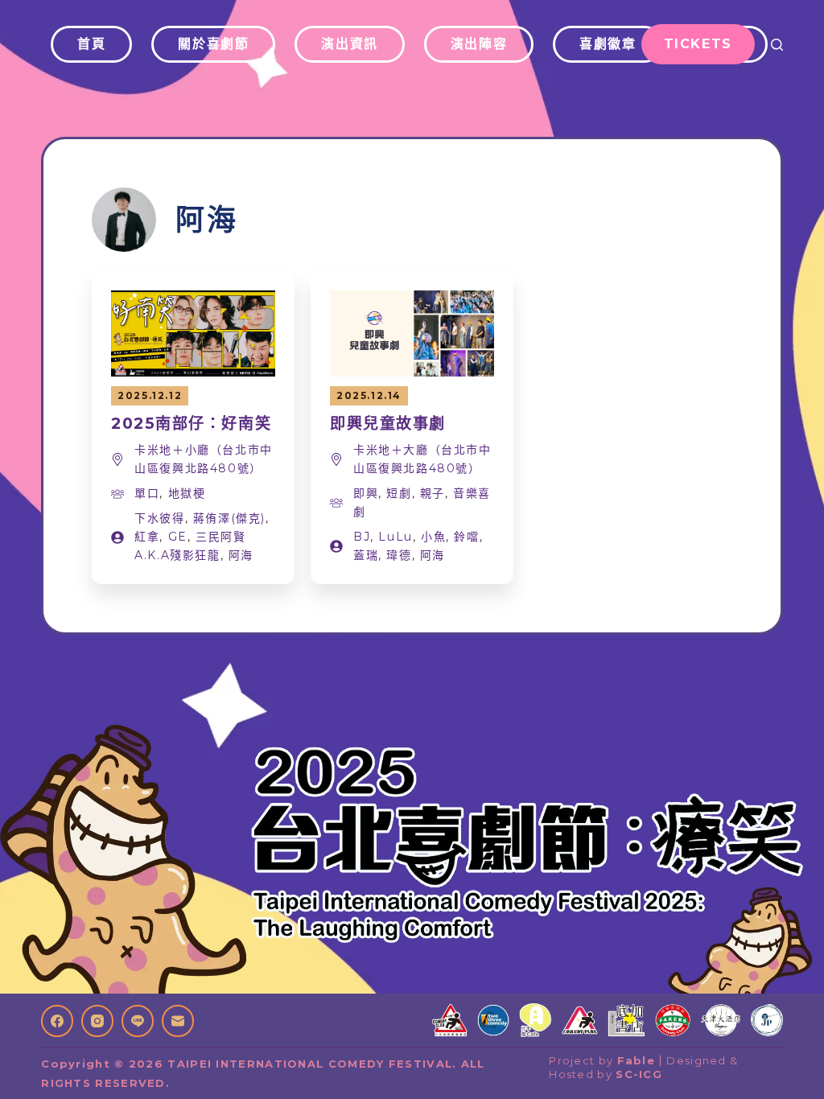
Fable (636, 1060)
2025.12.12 (149, 395)
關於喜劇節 (213, 43)
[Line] (138, 1021)
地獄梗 (187, 493)
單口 (146, 493)
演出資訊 (349, 43)
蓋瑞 (365, 555)
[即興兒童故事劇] (412, 300)
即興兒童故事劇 (388, 423)
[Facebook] (57, 1021)
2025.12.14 (369, 395)
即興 (365, 493)
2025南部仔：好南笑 (191, 423)
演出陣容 (479, 43)
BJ (361, 536)
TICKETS (698, 43)
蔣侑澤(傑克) (229, 518)
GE (177, 536)
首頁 (91, 43)
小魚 (433, 536)
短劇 (398, 493)
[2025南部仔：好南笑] (193, 300)
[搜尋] (777, 45)
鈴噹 (466, 536)
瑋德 (398, 555)
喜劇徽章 (607, 43)
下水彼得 (159, 518)
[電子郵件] (178, 1021)
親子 (432, 493)
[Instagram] (97, 1021)
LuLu (395, 536)
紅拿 (146, 536)
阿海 (241, 555)
